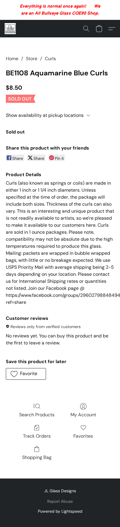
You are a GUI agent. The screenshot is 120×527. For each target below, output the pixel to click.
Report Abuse (60, 501)
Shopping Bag (37, 457)
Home (12, 59)
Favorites (83, 436)
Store (31, 59)
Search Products (36, 415)
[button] (10, 28)
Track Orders (37, 436)
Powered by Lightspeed (60, 511)
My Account (83, 415)
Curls (50, 59)
